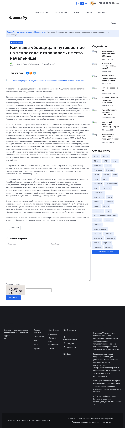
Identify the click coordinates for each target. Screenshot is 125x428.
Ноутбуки (98, 184)
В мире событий (40, 12)
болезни (109, 202)
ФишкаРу (17, 18)
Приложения (111, 184)
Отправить (13, 298)
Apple (96, 156)
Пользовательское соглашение (85, 422)
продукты (111, 238)
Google (106, 156)
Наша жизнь (61, 12)
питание (108, 233)
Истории (15, 228)
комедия (97, 224)
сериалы (107, 243)
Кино (88, 12)
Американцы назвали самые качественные (109, 78)
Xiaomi (108, 165)
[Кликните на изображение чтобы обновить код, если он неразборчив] (15, 290)
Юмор (113, 23)
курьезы (97, 233)
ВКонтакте (71, 330)
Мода (96, 179)
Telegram (70, 343)
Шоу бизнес (99, 197)
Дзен (69, 354)
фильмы (108, 247)
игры (108, 211)
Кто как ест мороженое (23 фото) (109, 65)
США (96, 188)
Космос (106, 175)
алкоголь (97, 202)
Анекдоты (98, 170)
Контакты (106, 422)
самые (96, 243)
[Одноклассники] (30, 73)
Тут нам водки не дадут (110, 89)
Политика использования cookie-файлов (95, 418)
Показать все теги (106, 252)
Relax (115, 161)
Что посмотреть (53, 343)
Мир (115, 175)
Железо (109, 170)
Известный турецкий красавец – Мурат (110, 124)
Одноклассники (70, 339)
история (108, 220)
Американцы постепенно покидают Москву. (110, 136)
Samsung (97, 165)
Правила (71, 418)
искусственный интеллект (105, 215)
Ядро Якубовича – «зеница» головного (110, 112)
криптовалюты (100, 229)
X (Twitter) (71, 347)
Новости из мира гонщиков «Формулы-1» (110, 100)
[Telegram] (34, 73)
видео (96, 206)
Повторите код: (13, 284)
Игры (76, 12)
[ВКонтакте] (27, 73)
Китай (96, 175)
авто (110, 197)
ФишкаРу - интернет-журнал (19, 32)
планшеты (98, 238)
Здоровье (52, 334)
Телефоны (106, 188)
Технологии (99, 193)
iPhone (96, 161)
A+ (86, 3)
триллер (97, 247)
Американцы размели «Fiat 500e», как (108, 53)
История (52, 338)
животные (98, 211)
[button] (122, 17)
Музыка (101, 12)
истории (97, 220)
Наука (105, 179)
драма (106, 206)
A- (78, 3)
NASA (106, 161)
